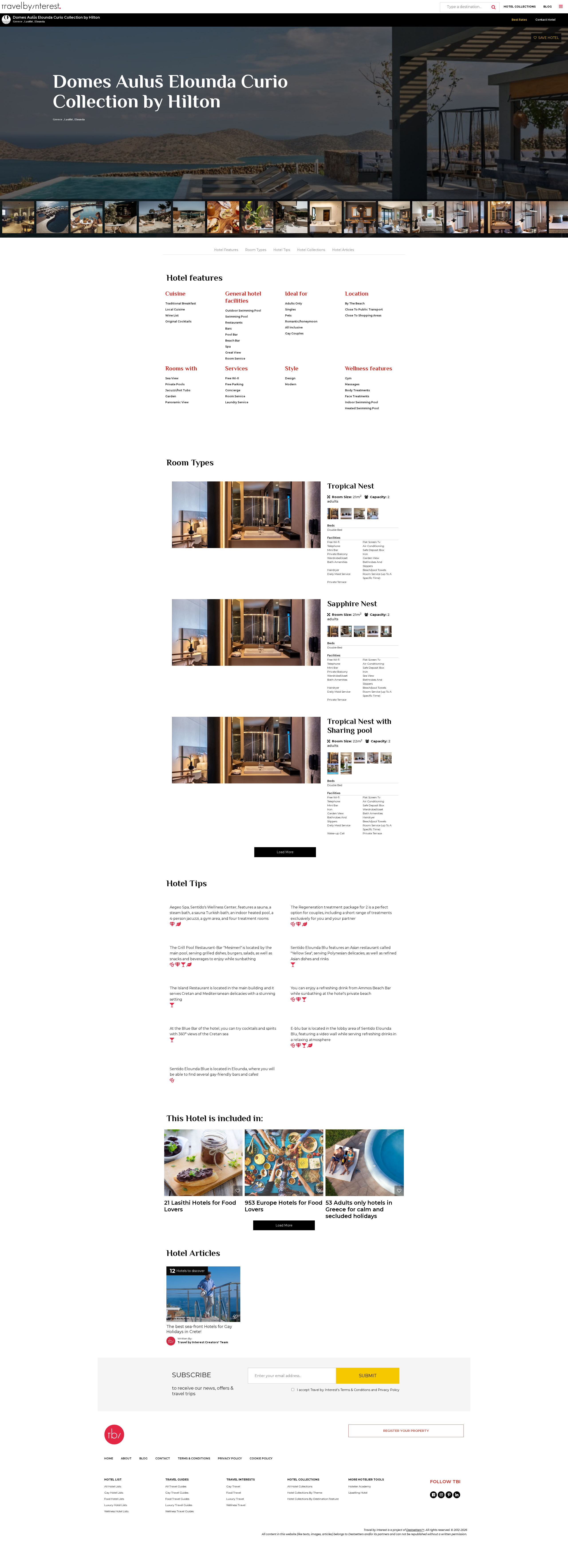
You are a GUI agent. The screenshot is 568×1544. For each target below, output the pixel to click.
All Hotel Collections (299, 1486)
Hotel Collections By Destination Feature (313, 1499)
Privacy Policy (388, 1390)
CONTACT (162, 1458)
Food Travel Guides (177, 1499)
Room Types (255, 250)
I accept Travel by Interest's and (347, 1390)
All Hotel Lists (112, 1486)
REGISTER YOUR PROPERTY (406, 1431)
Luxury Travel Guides (178, 1505)
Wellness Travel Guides (179, 1511)
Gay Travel (233, 1486)
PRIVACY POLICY (230, 1458)
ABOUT (126, 1458)
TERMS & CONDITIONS (194, 1458)
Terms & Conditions (355, 1390)
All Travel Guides (175, 1486)
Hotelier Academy (359, 1486)
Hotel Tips (281, 250)
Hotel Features (226, 250)
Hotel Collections (311, 250)
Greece (17, 21)
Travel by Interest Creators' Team (203, 1342)
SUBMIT (368, 1375)
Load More (285, 852)
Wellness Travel (235, 1505)
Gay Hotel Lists (113, 1492)
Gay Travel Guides (176, 1492)
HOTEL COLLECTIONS (520, 6)
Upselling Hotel (357, 1492)
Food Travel (233, 1492)
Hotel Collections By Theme (304, 1492)
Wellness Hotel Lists (116, 1511)
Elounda (40, 21)
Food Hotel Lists (114, 1499)
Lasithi (28, 21)
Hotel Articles (343, 250)
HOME (108, 1458)
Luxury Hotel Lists (115, 1505)
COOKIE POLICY (261, 1458)
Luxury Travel (235, 1499)
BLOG (547, 6)
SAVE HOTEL (548, 38)
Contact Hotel (545, 19)
